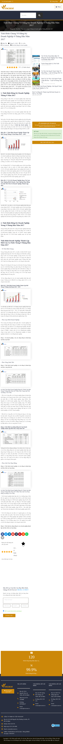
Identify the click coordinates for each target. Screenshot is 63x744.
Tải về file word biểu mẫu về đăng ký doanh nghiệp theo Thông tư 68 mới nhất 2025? (51, 57)
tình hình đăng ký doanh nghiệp (19, 45)
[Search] (40, 15)
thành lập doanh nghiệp (21, 125)
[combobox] (28, 15)
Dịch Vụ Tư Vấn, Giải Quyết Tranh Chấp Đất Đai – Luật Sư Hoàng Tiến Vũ (51, 80)
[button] (2, 534)
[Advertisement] (16, 571)
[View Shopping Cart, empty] (60, 1)
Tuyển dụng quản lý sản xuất (50, 63)
